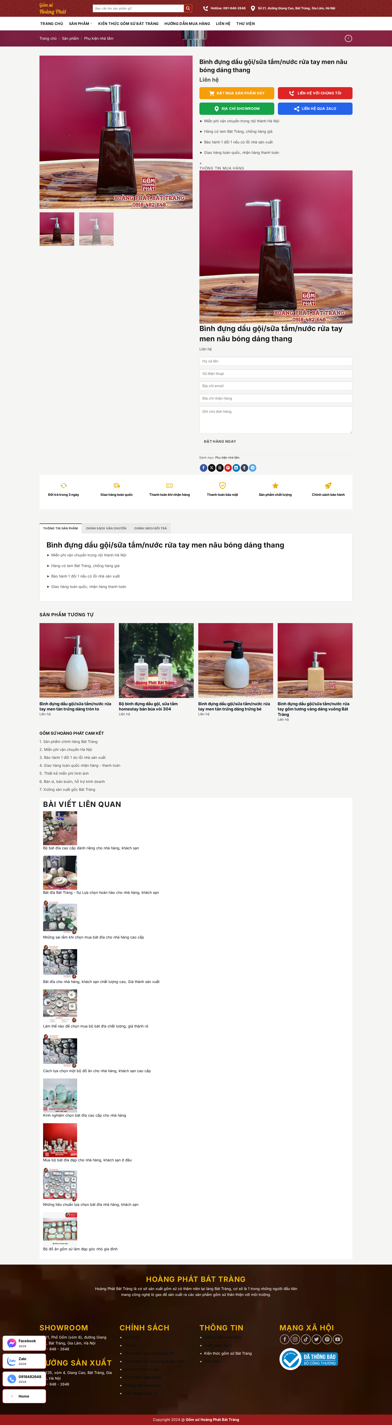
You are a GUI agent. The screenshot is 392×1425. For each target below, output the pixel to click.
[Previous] (48, 132)
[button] (187, 8)
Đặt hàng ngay (220, 441)
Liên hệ (223, 23)
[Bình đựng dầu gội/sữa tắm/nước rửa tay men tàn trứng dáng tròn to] (76, 660)
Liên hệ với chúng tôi (319, 93)
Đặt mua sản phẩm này (241, 93)
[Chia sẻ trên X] (212, 468)
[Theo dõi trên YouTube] (338, 1339)
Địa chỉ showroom (241, 108)
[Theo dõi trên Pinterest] (327, 1339)
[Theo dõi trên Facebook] (285, 1339)
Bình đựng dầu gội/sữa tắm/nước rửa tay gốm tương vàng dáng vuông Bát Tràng (313, 709)
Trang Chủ (51, 23)
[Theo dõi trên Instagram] (295, 1339)
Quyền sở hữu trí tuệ (141, 1369)
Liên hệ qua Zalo (319, 108)
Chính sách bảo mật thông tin (149, 1353)
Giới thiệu (132, 1337)
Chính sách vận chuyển (106, 528)
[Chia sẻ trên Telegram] (252, 468)
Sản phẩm (79, 23)
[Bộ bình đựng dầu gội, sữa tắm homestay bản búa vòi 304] (156, 660)
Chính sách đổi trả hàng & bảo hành (154, 1361)
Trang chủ (47, 38)
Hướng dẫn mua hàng (187, 23)
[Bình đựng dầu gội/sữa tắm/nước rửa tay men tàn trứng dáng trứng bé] (235, 660)
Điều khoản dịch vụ (140, 1393)
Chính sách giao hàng (142, 1377)
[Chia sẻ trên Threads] (220, 468)
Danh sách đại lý (218, 1345)
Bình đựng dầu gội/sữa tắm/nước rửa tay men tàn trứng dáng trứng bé (234, 706)
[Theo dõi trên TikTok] (306, 1339)
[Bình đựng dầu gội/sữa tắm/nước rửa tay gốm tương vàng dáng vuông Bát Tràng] (315, 660)
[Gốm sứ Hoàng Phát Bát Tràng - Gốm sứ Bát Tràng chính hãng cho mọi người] (62, 8)
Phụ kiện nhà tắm (98, 38)
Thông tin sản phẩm (60, 528)
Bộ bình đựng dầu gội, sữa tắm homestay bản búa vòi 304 (148, 706)
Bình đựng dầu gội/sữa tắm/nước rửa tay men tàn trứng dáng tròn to (75, 706)
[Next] (184, 132)
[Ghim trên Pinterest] (228, 468)
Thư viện (245, 23)
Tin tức (130, 1345)
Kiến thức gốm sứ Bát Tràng (128, 23)
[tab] (60, 528)
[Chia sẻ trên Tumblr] (244, 468)
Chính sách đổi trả (150, 528)
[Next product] (348, 38)
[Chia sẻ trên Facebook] (203, 468)
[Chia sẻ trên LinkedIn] (236, 468)
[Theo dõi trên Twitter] (316, 1339)
